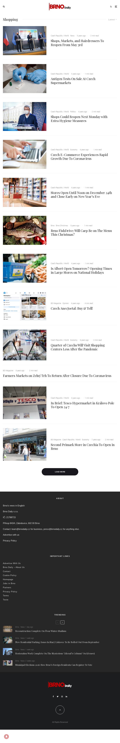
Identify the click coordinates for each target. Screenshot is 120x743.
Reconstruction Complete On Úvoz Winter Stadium (40, 631)
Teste (5, 600)
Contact (7, 571)
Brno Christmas (62, 226)
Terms (6, 595)
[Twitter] (57, 696)
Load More (60, 472)
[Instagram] (62, 696)
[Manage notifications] (6, 736)
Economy (73, 150)
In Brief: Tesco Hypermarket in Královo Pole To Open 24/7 (82, 405)
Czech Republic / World (60, 36)
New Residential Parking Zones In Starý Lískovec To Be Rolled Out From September (57, 642)
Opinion (65, 303)
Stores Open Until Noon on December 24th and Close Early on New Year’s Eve (81, 195)
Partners (7, 587)
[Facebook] (53, 696)
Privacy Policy (10, 540)
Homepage (8, 579)
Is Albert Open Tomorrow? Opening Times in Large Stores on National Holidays (81, 270)
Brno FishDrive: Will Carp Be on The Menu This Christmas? (81, 232)
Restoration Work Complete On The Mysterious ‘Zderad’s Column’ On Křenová (55, 653)
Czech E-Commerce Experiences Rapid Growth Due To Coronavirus (79, 157)
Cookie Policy (10, 575)
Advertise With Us (12, 563)
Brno (52, 226)
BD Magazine (56, 303)
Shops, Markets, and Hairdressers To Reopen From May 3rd (77, 43)
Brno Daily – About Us (14, 567)
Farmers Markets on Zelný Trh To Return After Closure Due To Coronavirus (57, 376)
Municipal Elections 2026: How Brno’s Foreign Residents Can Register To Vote (53, 665)
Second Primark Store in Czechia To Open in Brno (83, 447)
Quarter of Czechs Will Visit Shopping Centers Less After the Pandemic (78, 347)
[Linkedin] (66, 696)
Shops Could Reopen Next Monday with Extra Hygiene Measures (79, 119)
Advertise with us (11, 534)
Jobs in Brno (9, 583)
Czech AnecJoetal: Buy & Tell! (72, 308)
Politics (73, 112)
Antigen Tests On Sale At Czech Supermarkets (73, 81)
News (72, 36)
